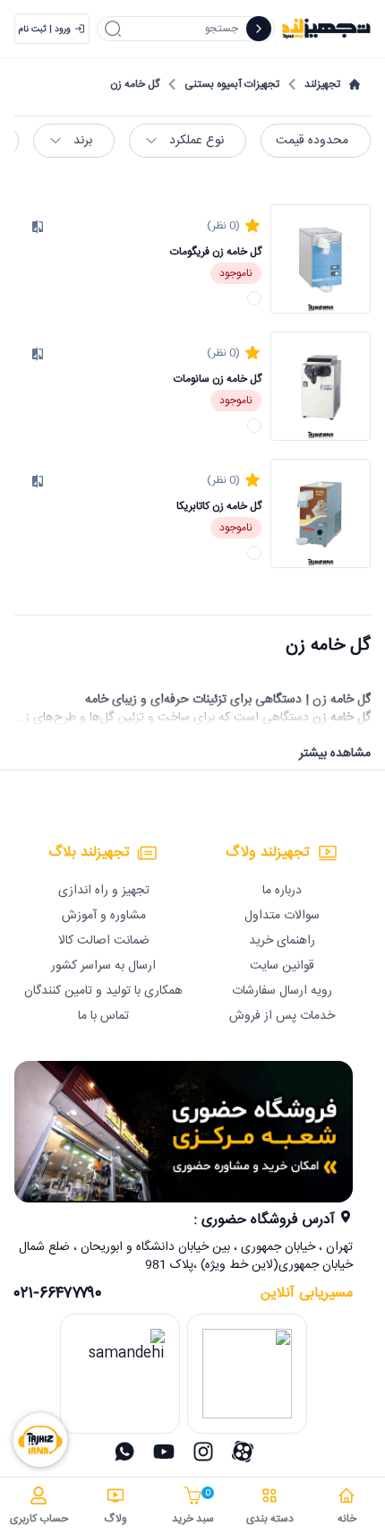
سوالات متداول (282, 915)
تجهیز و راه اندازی (104, 890)
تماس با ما (103, 1016)
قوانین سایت (282, 966)
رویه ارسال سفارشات (282, 991)
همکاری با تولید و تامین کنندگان (103, 991)
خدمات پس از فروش (282, 1016)
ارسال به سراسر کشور (103, 966)
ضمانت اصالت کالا (104, 941)
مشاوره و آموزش (104, 915)
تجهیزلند (322, 84)
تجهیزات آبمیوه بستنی (231, 84)
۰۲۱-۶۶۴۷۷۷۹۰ (58, 1293)
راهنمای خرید (282, 941)
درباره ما (282, 890)
